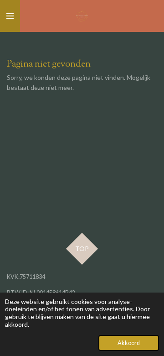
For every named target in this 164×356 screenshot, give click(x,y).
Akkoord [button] (129, 343)
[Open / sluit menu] (10, 16)
